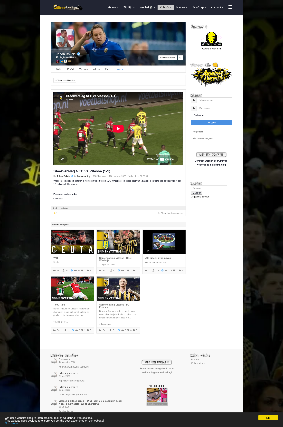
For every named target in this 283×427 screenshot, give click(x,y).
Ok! (268, 418)
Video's (164, 7)
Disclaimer (65, 359)
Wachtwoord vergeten (203, 138)
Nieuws (111, 7)
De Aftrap (198, 7)
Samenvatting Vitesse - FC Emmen (114, 305)
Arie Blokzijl (114, 270)
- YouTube (59, 304)
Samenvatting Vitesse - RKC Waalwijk (115, 259)
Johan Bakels (65, 54)
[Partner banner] (157, 403)
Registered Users (67, 57)
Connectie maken (167, 58)
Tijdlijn (128, 7)
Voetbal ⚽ (146, 7)
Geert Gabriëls (114, 330)
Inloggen (212, 122)
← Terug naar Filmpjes (65, 80)
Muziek (180, 7)
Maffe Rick (69, 330)
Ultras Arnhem (157, 270)
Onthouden (199, 115)
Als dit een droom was (158, 258)
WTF (56, 258)
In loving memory (68, 373)
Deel (55, 208)
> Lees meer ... (60, 322)
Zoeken (197, 193)
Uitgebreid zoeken (200, 196)
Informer (67, 270)
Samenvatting (83, 176)
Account (216, 7)
